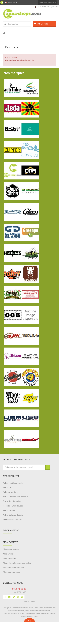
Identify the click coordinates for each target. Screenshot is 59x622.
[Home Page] (4, 33)
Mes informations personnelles (17, 563)
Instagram (9, 597)
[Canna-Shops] (25, 14)
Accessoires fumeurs (12, 519)
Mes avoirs (8, 554)
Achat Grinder (9, 510)
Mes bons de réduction (13, 567)
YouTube (18, 597)
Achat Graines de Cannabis (15, 497)
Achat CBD (8, 487)
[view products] (12, 88)
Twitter (14, 597)
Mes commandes (11, 549)
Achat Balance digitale (13, 515)
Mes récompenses (11, 572)
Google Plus (22, 597)
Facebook (5, 597)
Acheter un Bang (10, 492)
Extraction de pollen (12, 501)
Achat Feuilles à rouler (13, 483)
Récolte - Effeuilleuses (13, 506)
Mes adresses (9, 558)
